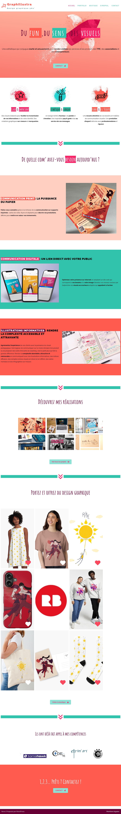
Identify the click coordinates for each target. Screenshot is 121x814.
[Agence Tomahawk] (29, 754)
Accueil (71, 5)
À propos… (104, 5)
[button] (60, 66)
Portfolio (82, 5)
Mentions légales (112, 811)
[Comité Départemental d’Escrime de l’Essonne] (53, 754)
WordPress (20, 811)
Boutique (93, 5)
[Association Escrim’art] (74, 754)
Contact (115, 5)
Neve (3, 811)
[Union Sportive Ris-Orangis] (92, 754)
